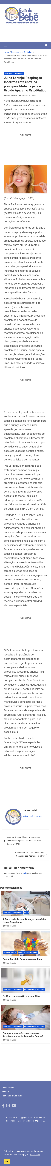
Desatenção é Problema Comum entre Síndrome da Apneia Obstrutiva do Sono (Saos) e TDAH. (24, 840)
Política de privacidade (12, 1096)
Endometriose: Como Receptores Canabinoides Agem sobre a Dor (29, 854)
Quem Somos (8, 1087)
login (24, 873)
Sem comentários (29, 95)
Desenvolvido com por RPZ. (31, 1121)
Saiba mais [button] (35, 1155)
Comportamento (10, 952)
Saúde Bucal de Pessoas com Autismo (23, 959)
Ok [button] (6, 1161)
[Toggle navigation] (5, 45)
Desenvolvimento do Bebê (34, 990)
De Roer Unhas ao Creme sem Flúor (22, 996)
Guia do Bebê (11, 95)
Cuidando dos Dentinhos (14, 74)
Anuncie (5, 1092)
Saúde (26, 913)
